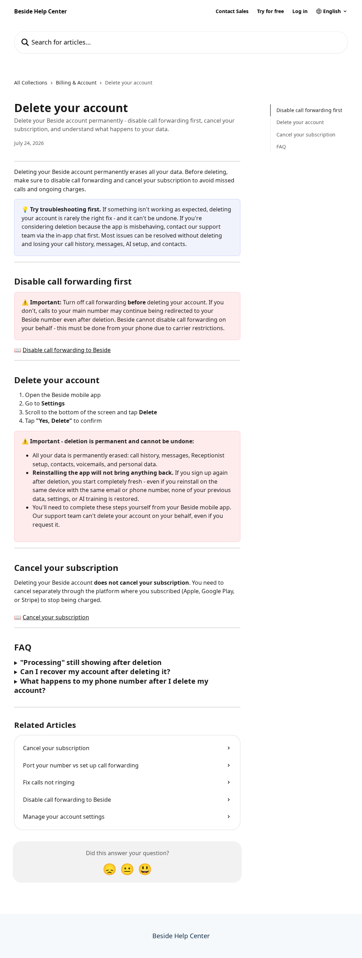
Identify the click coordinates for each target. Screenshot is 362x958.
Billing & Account (76, 82)
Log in (300, 11)
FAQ (281, 146)
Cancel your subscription (56, 617)
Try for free (270, 11)
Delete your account (300, 122)
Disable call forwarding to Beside (67, 350)
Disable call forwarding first (309, 110)
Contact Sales (232, 11)
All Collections (30, 82)
